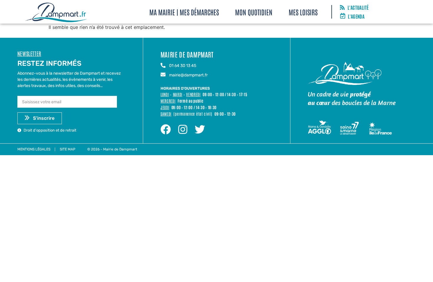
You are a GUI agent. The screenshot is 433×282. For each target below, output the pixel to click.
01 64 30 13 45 (182, 65)
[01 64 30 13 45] (163, 66)
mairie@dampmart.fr (188, 75)
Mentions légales (33, 149)
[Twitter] (200, 129)
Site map (67, 149)
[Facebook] (166, 129)
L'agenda (356, 16)
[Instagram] (183, 129)
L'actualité (358, 7)
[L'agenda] (343, 16)
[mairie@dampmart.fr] (163, 75)
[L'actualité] (342, 7)
